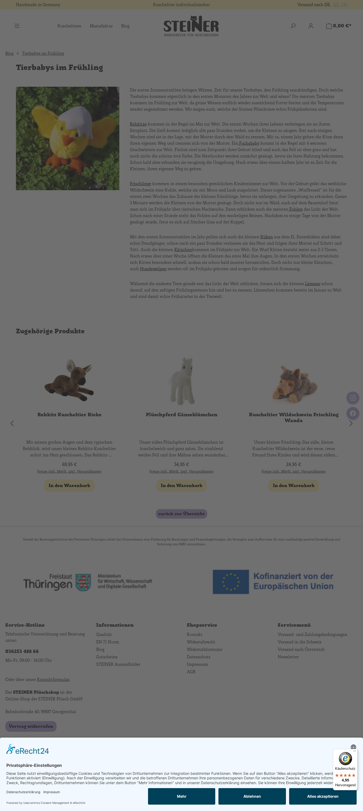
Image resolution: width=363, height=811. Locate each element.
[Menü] (354, 752)
